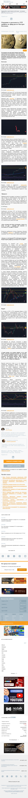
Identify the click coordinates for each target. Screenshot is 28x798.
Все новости (12, 550)
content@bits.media (23, 765)
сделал (21, 243)
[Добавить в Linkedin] (11, 19)
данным (25, 143)
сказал (9, 348)
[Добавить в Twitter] (5, 19)
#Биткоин (10, 450)
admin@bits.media (23, 760)
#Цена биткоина (4, 452)
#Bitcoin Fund (17, 451)
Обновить (13, 673)
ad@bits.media (24, 770)
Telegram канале (5, 470)
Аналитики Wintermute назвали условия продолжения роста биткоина (15, 497)
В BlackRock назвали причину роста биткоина (14, 484)
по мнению (17, 266)
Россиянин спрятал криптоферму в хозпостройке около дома (15, 500)
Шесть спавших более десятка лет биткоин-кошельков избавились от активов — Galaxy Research (15, 494)
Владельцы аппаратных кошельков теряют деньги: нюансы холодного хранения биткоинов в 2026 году (15, 504)
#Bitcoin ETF (4, 450)
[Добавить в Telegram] (8, 19)
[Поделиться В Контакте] (14, 19)
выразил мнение (20, 219)
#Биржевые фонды (5, 451)
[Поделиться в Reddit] (17, 19)
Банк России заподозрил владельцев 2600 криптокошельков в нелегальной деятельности (15, 478)
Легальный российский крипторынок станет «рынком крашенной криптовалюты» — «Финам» (15, 481)
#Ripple (19, 450)
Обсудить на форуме (14, 466)
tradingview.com (10, 90)
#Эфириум (15, 450)
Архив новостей (14, 793)
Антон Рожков (9, 430)
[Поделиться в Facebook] (2, 19)
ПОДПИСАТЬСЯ (22, 569)
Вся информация (13, 739)
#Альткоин (11, 452)
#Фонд (12, 451)
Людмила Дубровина (11, 441)
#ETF (22, 451)
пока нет (11, 376)
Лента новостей (5, 514)
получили (12, 98)
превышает (24, 185)
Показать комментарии (14, 461)
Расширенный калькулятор (7, 623)
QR (22, 791)
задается (10, 232)
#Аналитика (17, 452)
